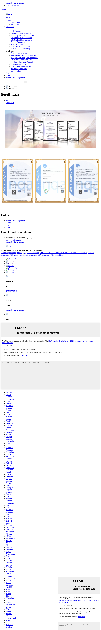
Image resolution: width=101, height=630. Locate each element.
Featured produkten (8, 253)
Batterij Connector (18, 42)
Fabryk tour (15, 22)
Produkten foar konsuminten (22, 53)
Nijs (7, 73)
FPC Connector (44, 255)
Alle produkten (57, 255)
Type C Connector (31, 253)
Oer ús (8, 20)
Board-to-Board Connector (21, 38)
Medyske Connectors (19, 44)
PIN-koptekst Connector (20, 46)
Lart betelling (16, 71)
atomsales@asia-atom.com (16, 3)
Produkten (10, 27)
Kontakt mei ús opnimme (15, 77)
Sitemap (20, 253)
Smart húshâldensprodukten (21, 60)
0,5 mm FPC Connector (27, 255)
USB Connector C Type (49, 253)
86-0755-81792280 (13, 5)
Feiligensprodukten (18, 64)
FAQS (8, 75)
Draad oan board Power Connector (73, 253)
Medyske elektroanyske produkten (24, 58)
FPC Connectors (17, 31)
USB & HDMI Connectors (21, 40)
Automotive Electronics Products (23, 55)
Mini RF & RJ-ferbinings (20, 49)
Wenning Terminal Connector (22, 35)
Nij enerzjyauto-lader (19, 69)
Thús (8, 18)
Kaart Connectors (18, 29)
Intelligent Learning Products (22, 62)
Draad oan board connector (21, 33)
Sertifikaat (15, 24)
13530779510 (11, 291)
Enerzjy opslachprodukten (21, 66)
